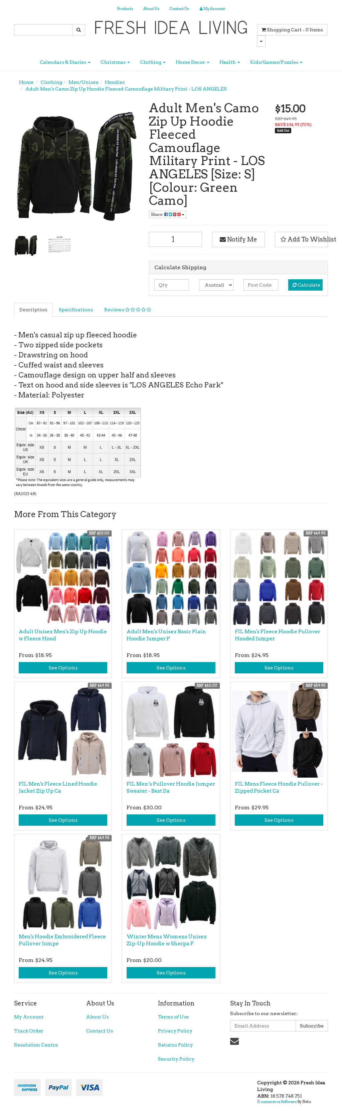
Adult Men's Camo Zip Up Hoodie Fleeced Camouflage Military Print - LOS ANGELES (126, 89)
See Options (63, 667)
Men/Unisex (83, 82)
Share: (157, 214)
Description (33, 309)
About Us (151, 8)
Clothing (151, 62)
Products (125, 8)
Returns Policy (175, 1045)
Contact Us (179, 8)
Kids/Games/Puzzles (274, 62)
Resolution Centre (36, 1045)
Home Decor (191, 62)
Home (26, 82)
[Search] (78, 29)
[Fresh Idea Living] (171, 25)
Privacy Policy (175, 1031)
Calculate (308, 285)
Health (228, 62)
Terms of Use (173, 1016)
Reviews (114, 309)
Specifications (76, 309)
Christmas (114, 62)
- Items (295, 29)
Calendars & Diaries (63, 62)
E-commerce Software (277, 1101)
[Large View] (26, 245)
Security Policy (176, 1059)
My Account (29, 1016)
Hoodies (115, 82)
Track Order (28, 1031)
